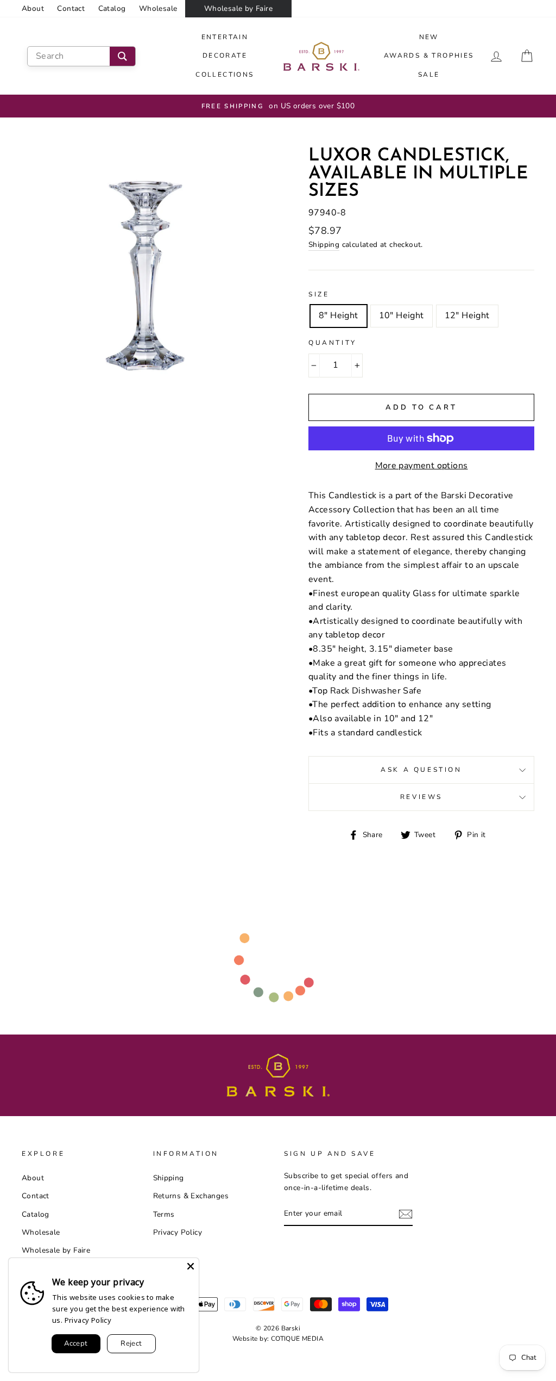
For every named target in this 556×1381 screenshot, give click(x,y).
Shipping (323, 244)
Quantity (332, 342)
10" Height (401, 315)
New (429, 37)
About (33, 8)
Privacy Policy (178, 1232)
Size (318, 294)
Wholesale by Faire (238, 8)
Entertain (225, 37)
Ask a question (421, 769)
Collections (224, 74)
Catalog (112, 8)
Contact (71, 8)
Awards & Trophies (429, 55)
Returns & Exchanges (191, 1196)
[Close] (190, 1266)
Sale (429, 74)
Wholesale (158, 8)
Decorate (225, 55)
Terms (164, 1214)
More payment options (421, 466)
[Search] (122, 56)
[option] (278, 106)
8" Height (338, 315)
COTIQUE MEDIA (297, 1338)
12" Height (467, 315)
